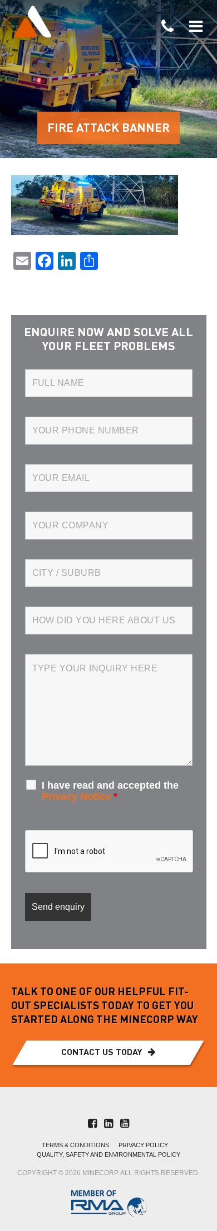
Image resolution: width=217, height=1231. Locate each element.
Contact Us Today (101, 1052)
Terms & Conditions (75, 1145)
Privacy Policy (143, 1145)
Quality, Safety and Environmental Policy (108, 1155)
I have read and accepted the (110, 791)
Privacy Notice (76, 796)
